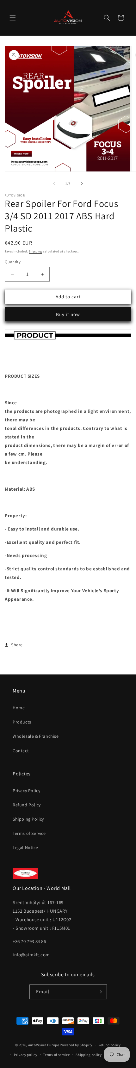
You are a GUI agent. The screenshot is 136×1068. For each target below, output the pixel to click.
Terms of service (56, 1054)
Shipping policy (89, 1054)
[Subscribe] (100, 991)
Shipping (35, 251)
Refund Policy (27, 805)
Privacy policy (25, 1054)
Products (22, 722)
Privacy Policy (26, 790)
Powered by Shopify (76, 1045)
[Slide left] (54, 183)
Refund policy (109, 1045)
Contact (21, 751)
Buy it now (68, 314)
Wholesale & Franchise (36, 736)
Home (19, 708)
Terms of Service (29, 833)
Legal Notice (25, 847)
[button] (13, 18)
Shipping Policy (28, 819)
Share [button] (17, 645)
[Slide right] (82, 183)
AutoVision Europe (43, 1045)
